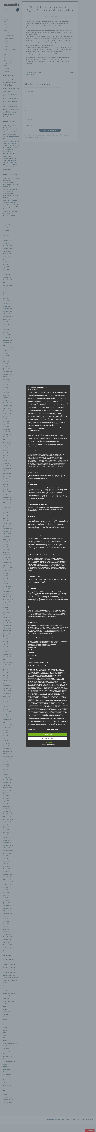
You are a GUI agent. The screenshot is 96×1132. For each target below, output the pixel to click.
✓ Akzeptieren (48, 734)
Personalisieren (48, 742)
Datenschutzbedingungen (48, 744)
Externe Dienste (53, 729)
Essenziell (33, 729)
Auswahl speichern (47, 738)
